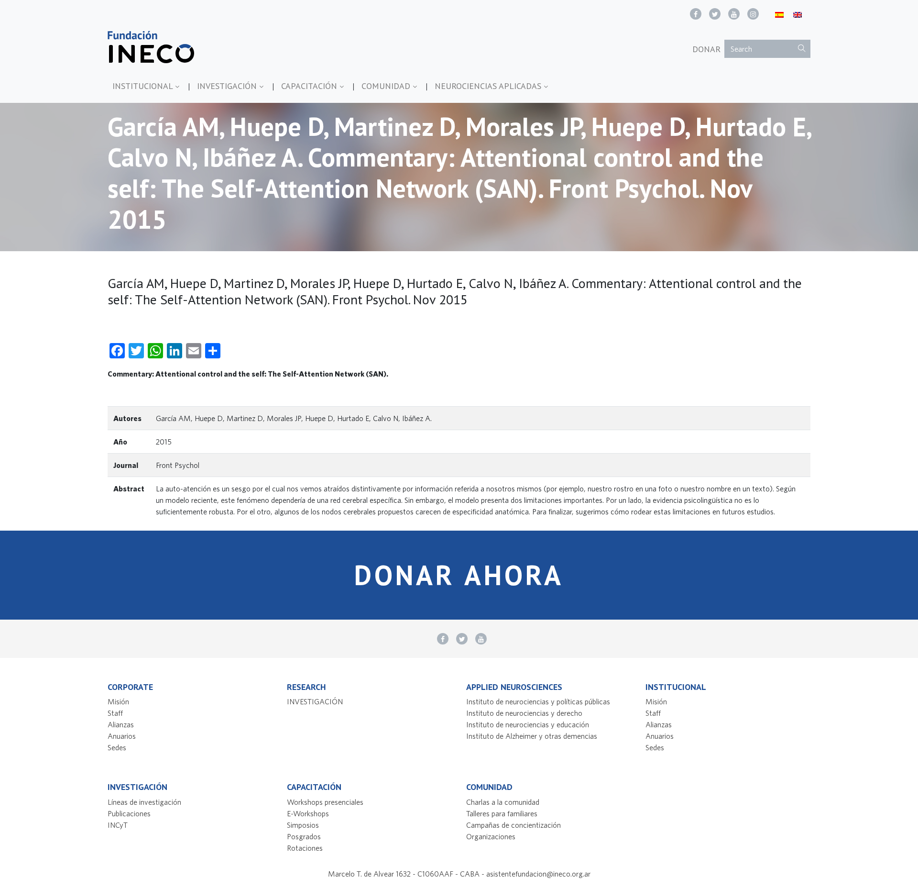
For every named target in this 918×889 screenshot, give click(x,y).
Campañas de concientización (513, 825)
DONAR (706, 49)
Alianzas (121, 724)
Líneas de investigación (144, 802)
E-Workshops (308, 813)
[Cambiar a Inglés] (797, 14)
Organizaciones (490, 836)
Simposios (303, 825)
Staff (115, 713)
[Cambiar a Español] (779, 14)
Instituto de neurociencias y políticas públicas (538, 701)
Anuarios (122, 736)
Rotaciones (305, 848)
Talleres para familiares (501, 813)
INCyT (118, 825)
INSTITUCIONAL (143, 85)
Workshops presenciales (325, 802)
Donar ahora (459, 575)
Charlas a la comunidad (502, 802)
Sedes (117, 747)
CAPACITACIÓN (310, 85)
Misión (118, 701)
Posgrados (304, 836)
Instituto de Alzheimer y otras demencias (531, 736)
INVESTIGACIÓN (228, 85)
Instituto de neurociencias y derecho (524, 713)
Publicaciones (129, 813)
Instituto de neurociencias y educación (527, 724)
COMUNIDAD (387, 85)
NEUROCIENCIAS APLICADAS (489, 85)
